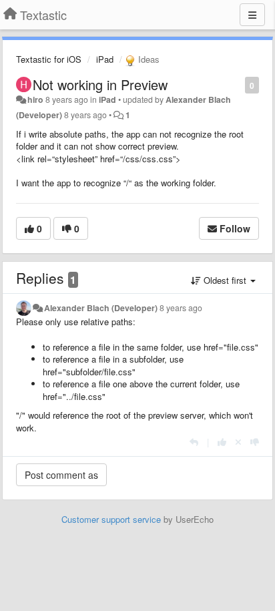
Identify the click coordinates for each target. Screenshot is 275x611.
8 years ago (181, 308)
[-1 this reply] (254, 441)
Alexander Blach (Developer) (101, 308)
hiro (35, 99)
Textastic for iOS (48, 59)
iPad (104, 59)
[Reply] (194, 441)
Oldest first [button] (225, 280)
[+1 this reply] (222, 441)
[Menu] (252, 14)
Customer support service (111, 519)
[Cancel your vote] (238, 441)
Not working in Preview (100, 84)
